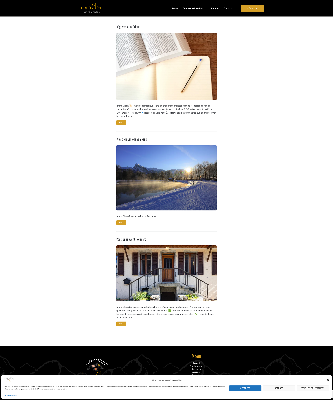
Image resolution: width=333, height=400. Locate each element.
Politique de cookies (10, 395)
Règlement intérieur (128, 27)
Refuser (279, 388)
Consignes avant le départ (131, 239)
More (121, 122)
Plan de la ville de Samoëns (131, 139)
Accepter (245, 388)
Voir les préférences (312, 388)
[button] (327, 380)
